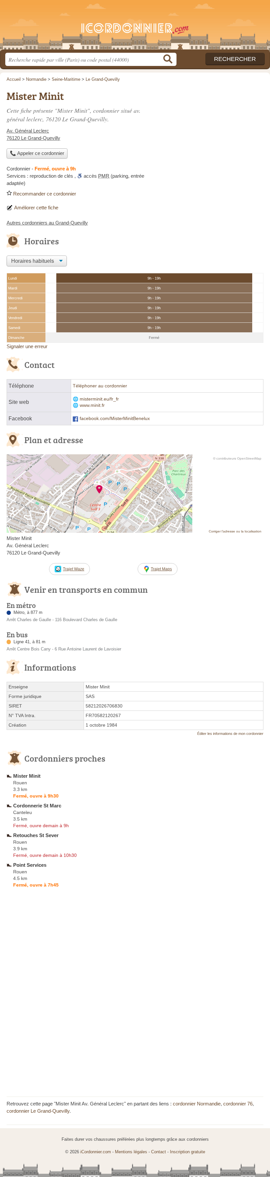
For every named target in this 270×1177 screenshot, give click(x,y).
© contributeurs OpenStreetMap (237, 458)
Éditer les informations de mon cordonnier (230, 734)
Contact (158, 1151)
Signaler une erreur (27, 346)
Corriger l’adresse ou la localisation (235, 531)
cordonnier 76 (238, 1103)
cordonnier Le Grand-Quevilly (38, 1111)
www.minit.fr (92, 405)
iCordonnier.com (135, 27)
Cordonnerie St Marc (37, 805)
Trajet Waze (73, 569)
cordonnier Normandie (197, 1103)
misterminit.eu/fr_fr (99, 399)
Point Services (29, 865)
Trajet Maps (161, 569)
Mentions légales (131, 1151)
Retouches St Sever (36, 835)
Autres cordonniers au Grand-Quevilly (47, 223)
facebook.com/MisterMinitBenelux (115, 418)
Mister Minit (26, 776)
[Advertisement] (208, 134)
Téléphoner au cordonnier (100, 385)
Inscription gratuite (187, 1151)
